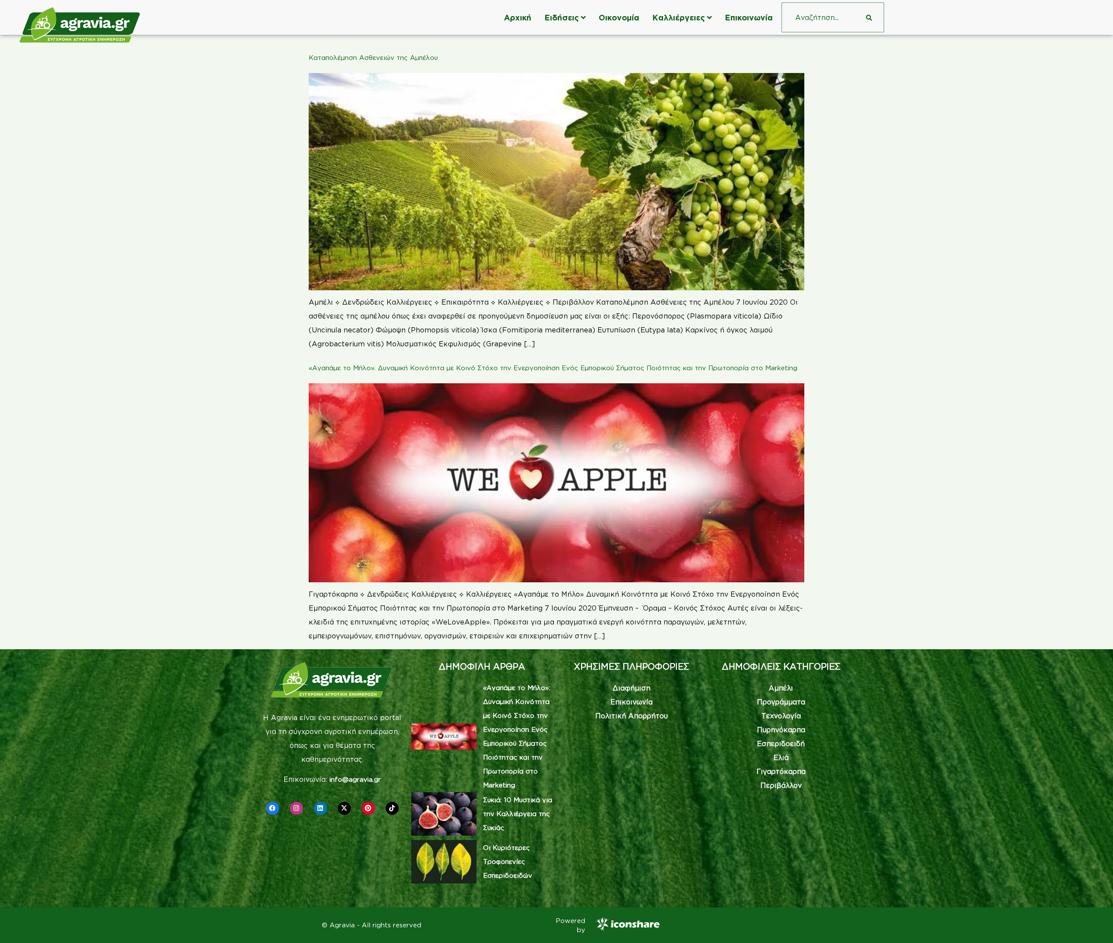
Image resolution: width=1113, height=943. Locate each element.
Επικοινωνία (749, 17)
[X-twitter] (344, 808)
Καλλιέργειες (678, 17)
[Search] (869, 17)
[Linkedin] (320, 808)
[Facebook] (272, 808)
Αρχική (517, 17)
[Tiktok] (392, 808)
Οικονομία (619, 17)
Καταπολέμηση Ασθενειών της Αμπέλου (373, 57)
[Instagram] (296, 808)
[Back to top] (1093, 923)
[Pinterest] (368, 808)
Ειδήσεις (561, 17)
